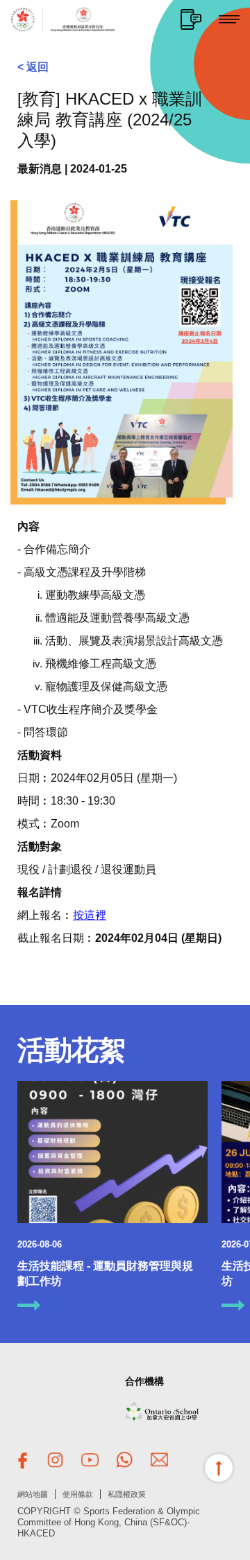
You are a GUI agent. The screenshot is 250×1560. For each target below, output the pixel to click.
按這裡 (89, 915)
